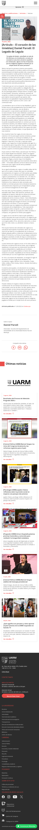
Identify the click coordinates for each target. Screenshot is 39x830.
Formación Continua (7, 778)
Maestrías (4, 773)
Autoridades (5, 714)
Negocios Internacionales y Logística (12, 766)
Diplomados (5, 775)
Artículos (23, 13)
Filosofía (4, 754)
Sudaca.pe (27, 306)
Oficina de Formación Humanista (11, 729)
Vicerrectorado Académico (9, 717)
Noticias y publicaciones (10, 13)
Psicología (4, 761)
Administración (6, 741)
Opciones (18, 7)
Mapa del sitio (6, 789)
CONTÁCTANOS (7, 677)
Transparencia (6, 722)
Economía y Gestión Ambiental (10, 749)
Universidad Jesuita (7, 712)
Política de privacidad (8, 784)
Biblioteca (4, 732)
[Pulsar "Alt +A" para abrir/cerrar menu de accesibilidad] (2, 16)
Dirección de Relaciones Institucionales (12, 724)
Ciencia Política (6, 743)
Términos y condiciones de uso (10, 787)
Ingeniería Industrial (7, 756)
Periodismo (5, 759)
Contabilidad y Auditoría (8, 764)
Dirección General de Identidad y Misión (13, 727)
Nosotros (4, 709)
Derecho (4, 746)
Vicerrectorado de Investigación (10, 719)
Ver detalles (7, 413)
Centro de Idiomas (7, 735)
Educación (4, 751)
